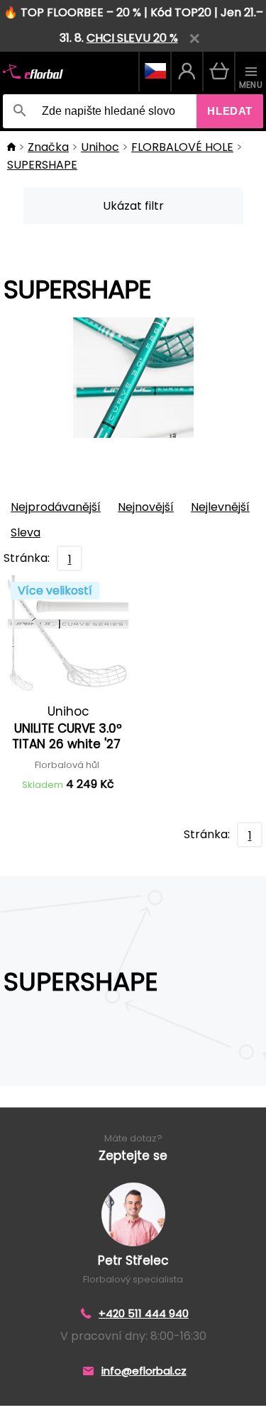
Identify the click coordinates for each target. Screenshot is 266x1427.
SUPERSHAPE (42, 165)
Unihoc (100, 147)
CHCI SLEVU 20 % (132, 38)
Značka (48, 147)
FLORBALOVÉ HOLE (182, 147)
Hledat (230, 111)
